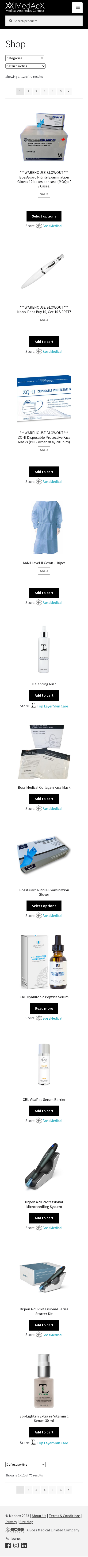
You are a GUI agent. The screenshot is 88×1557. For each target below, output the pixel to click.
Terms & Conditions (64, 1515)
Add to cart (44, 341)
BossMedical (52, 225)
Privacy (11, 1521)
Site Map (26, 1521)
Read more (44, 1008)
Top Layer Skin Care (52, 706)
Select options (44, 216)
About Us (39, 1515)
